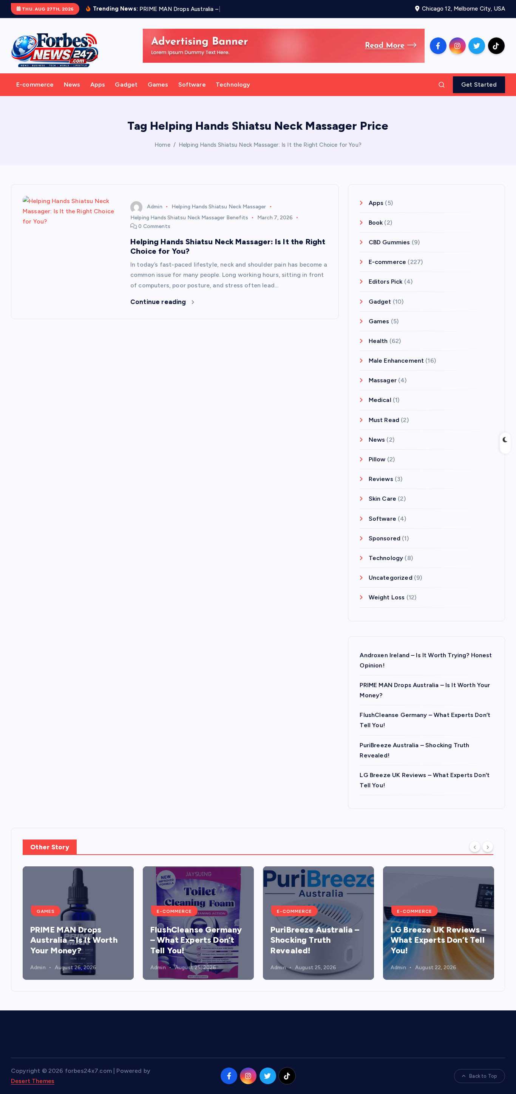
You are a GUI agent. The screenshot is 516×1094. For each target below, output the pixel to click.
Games (158, 84)
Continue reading (159, 302)
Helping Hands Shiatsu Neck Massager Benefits (189, 217)
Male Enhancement (396, 360)
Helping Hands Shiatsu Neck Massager (218, 206)
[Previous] (474, 846)
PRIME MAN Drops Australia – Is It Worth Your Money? (73, 940)
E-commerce (35, 84)
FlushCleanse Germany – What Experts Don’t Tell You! (196, 940)
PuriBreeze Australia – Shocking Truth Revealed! (315, 940)
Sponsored (384, 538)
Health (378, 340)
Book (376, 222)
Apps (97, 84)
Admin (154, 206)
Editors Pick (385, 281)
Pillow (377, 459)
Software (192, 84)
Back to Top (483, 1076)
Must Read (384, 420)
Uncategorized (390, 577)
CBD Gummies (389, 242)
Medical (380, 399)
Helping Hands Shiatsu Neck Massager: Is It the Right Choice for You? (270, 144)
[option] (78, 923)
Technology (233, 84)
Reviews (381, 479)
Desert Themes (32, 1081)
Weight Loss (387, 597)
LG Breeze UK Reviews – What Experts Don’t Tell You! (439, 940)
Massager (382, 380)
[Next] (487, 846)
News (72, 84)
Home (162, 144)
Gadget (126, 84)
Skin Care (382, 498)
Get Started (479, 84)
